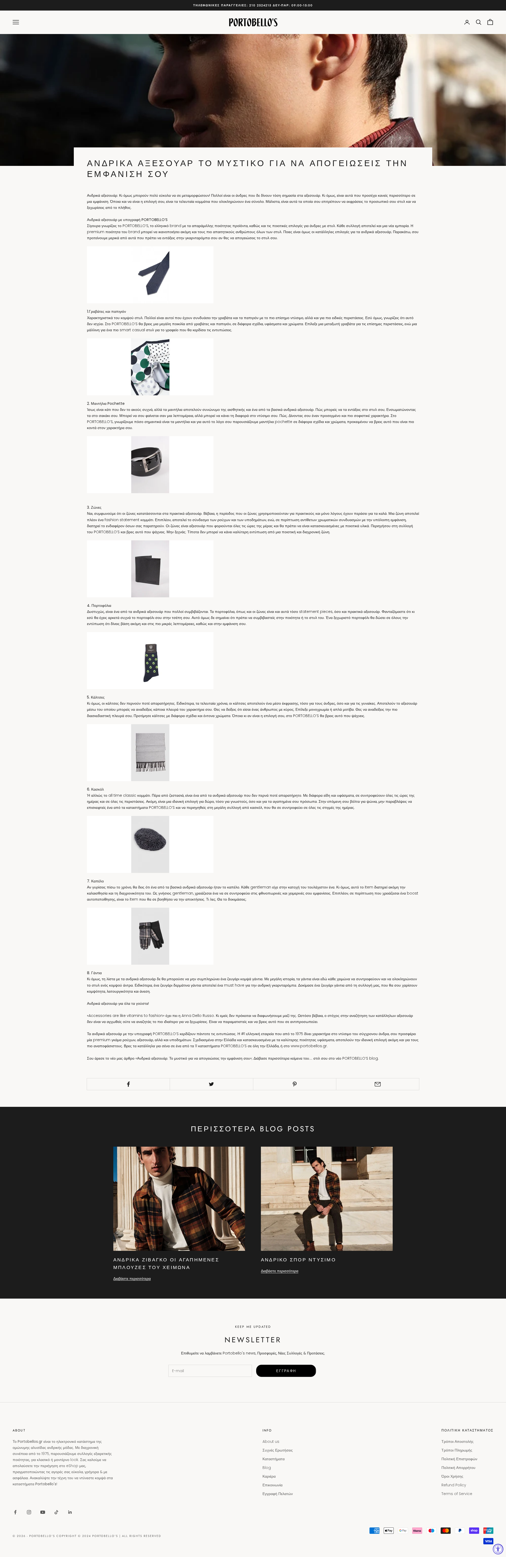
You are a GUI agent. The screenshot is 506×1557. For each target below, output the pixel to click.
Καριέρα (269, 1476)
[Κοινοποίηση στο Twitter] (211, 1084)
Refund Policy (453, 1485)
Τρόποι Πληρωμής (456, 1450)
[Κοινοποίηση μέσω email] (377, 1084)
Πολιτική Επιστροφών (459, 1459)
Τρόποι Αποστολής (457, 1441)
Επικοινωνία (272, 1485)
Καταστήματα (273, 1459)
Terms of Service (456, 1493)
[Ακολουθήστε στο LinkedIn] (70, 1512)
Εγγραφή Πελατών (277, 1493)
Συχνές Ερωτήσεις (277, 1450)
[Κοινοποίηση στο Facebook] (128, 1084)
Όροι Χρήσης (452, 1476)
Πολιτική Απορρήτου (458, 1467)
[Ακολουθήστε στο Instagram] (29, 1512)
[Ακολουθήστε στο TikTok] (56, 1512)
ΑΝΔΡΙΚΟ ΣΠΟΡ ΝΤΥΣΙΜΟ (298, 1259)
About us (270, 1441)
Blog (266, 1467)
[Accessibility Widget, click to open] (498, 1549)
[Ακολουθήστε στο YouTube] (42, 1512)
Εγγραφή (286, 1370)
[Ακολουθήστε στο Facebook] (15, 1512)
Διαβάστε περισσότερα (132, 1278)
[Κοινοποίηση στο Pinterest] (294, 1084)
